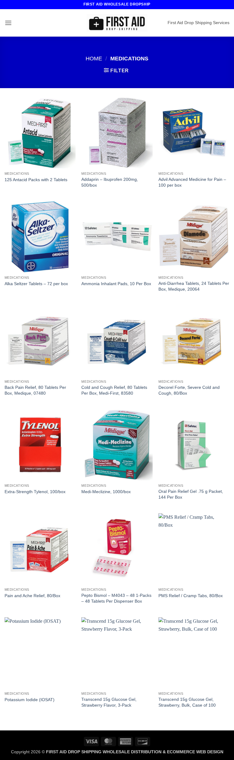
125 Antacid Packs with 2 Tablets (36, 179)
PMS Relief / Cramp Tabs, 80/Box (190, 595)
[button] (8, 22)
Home (94, 58)
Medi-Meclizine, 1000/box (106, 491)
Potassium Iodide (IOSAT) (30, 699)
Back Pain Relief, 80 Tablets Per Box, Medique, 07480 (35, 390)
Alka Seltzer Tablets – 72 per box (36, 283)
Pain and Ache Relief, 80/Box (32, 595)
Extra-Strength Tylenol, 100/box (35, 491)
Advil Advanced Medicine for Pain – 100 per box (192, 182)
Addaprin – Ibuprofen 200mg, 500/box (109, 182)
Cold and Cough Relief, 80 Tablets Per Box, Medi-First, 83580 (114, 390)
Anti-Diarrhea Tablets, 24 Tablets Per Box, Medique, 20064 (193, 286)
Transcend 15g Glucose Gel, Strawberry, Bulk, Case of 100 (187, 702)
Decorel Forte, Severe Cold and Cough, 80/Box (189, 390)
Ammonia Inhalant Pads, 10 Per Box (116, 283)
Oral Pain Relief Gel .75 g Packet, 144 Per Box (190, 494)
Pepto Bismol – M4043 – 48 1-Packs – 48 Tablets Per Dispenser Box (116, 598)
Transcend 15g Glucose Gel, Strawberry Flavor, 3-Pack (108, 702)
